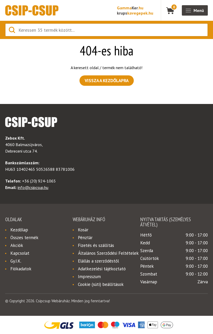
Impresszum (89, 276)
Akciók (16, 245)
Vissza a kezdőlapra (107, 80)
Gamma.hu (130, 7)
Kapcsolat (19, 253)
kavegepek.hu (135, 13)
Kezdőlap (19, 230)
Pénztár (85, 237)
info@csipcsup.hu (33, 187)
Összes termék (24, 237)
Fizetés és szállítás (96, 245)
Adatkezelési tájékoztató (102, 269)
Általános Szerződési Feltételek (108, 253)
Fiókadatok (20, 269)
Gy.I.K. (15, 261)
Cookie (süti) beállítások (101, 284)
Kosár (83, 230)
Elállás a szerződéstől (98, 261)
